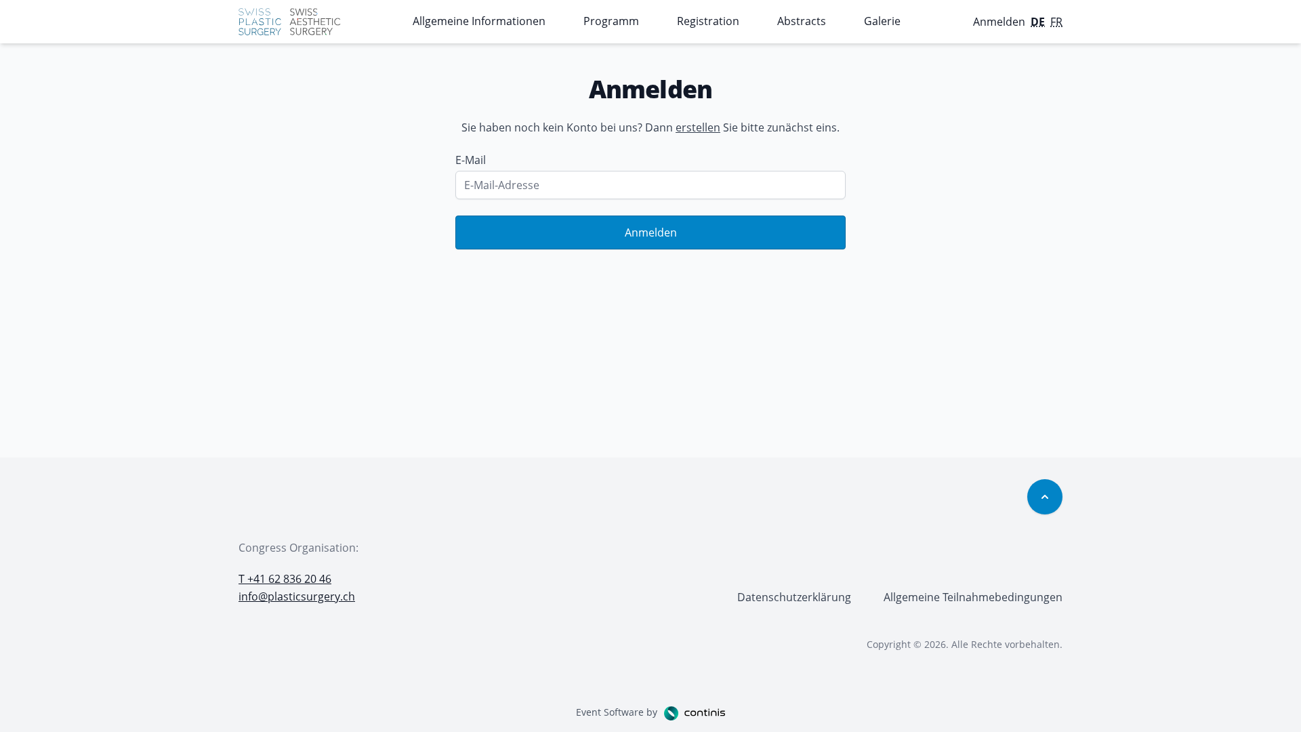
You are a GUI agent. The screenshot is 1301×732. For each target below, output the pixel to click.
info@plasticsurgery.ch (297, 596)
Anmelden (651, 232)
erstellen (698, 127)
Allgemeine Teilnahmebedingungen (973, 597)
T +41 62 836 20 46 (285, 578)
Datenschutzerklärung (794, 597)
